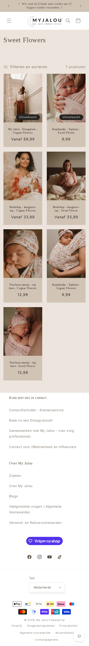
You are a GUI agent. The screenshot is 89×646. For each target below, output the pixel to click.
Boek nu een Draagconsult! (31, 420)
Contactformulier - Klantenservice (36, 410)
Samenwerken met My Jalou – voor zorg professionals (41, 433)
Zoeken (15, 475)
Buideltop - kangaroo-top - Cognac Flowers (23, 208)
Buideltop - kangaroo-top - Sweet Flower (66, 208)
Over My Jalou (21, 486)
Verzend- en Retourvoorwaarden (35, 523)
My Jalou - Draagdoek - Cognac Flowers (22, 130)
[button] (9, 21)
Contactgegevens (46, 639)
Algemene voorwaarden (35, 632)
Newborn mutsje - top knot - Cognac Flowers (23, 286)
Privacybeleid (68, 625)
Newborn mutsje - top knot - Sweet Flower (23, 364)
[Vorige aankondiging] (8, 6)
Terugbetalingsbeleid (41, 625)
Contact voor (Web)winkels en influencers (42, 447)
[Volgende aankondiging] (81, 6)
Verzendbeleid (64, 632)
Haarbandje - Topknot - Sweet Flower (66, 130)
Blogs (13, 496)
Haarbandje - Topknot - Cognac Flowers (66, 286)
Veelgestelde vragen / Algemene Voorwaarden (35, 509)
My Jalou (42, 620)
